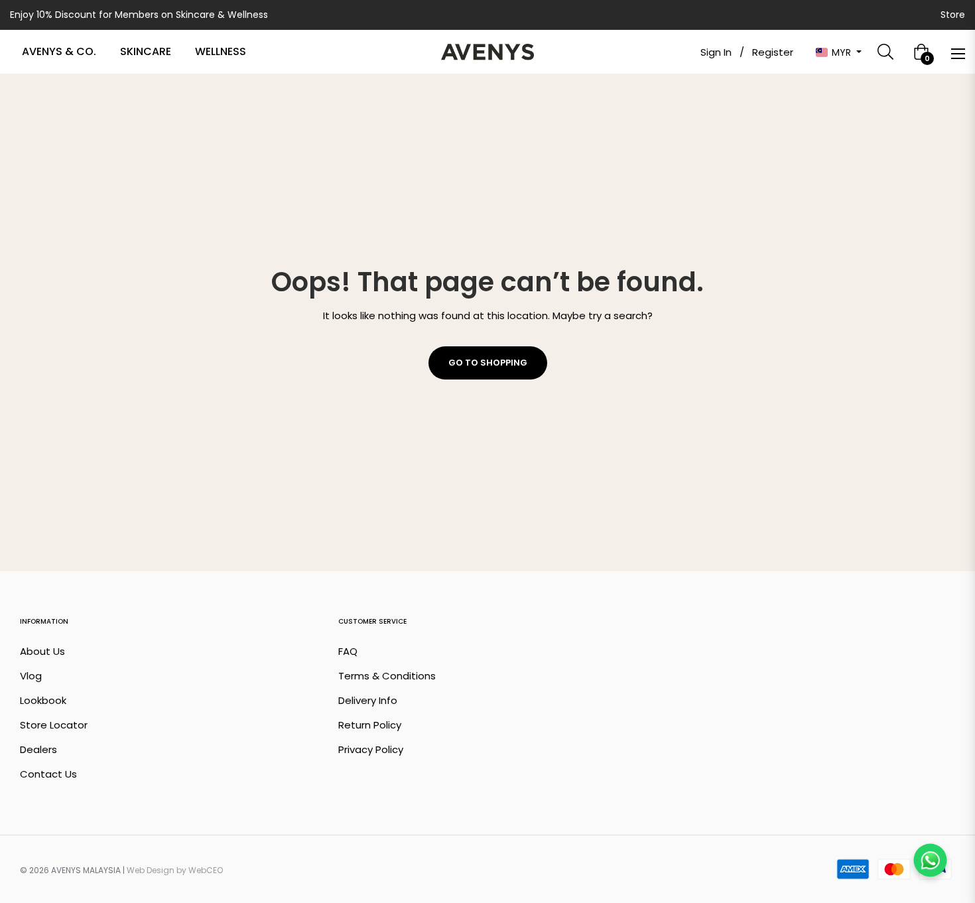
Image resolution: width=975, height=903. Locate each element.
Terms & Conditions (387, 676)
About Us (42, 651)
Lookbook (43, 700)
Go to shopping (487, 362)
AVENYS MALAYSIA (86, 870)
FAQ (348, 651)
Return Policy (369, 725)
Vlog (31, 676)
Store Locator (54, 725)
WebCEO (205, 870)
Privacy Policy (370, 749)
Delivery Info (367, 700)
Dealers (38, 749)
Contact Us (48, 774)
